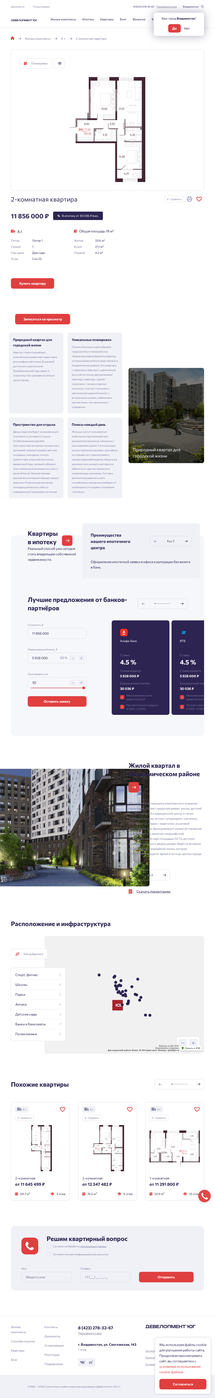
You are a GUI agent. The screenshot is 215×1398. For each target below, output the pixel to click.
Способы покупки (23, 1341)
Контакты (51, 1327)
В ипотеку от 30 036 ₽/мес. (78, 215)
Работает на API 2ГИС (169, 1046)
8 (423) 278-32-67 (143, 6)
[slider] (83, 688)
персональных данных (96, 749)
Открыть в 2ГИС (193, 1048)
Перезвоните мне (166, 6)
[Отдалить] (183, 1043)
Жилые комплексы (63, 19)
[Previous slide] (155, 541)
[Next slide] (186, 541)
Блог (123, 19)
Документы (18, 6)
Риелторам (52, 1354)
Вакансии (139, 19)
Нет (187, 28)
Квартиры (107, 19)
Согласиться (183, 1384)
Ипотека (88, 19)
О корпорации (41, 6)
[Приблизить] (193, 1043)
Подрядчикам (54, 1364)
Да (174, 28)
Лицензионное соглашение (167, 1048)
